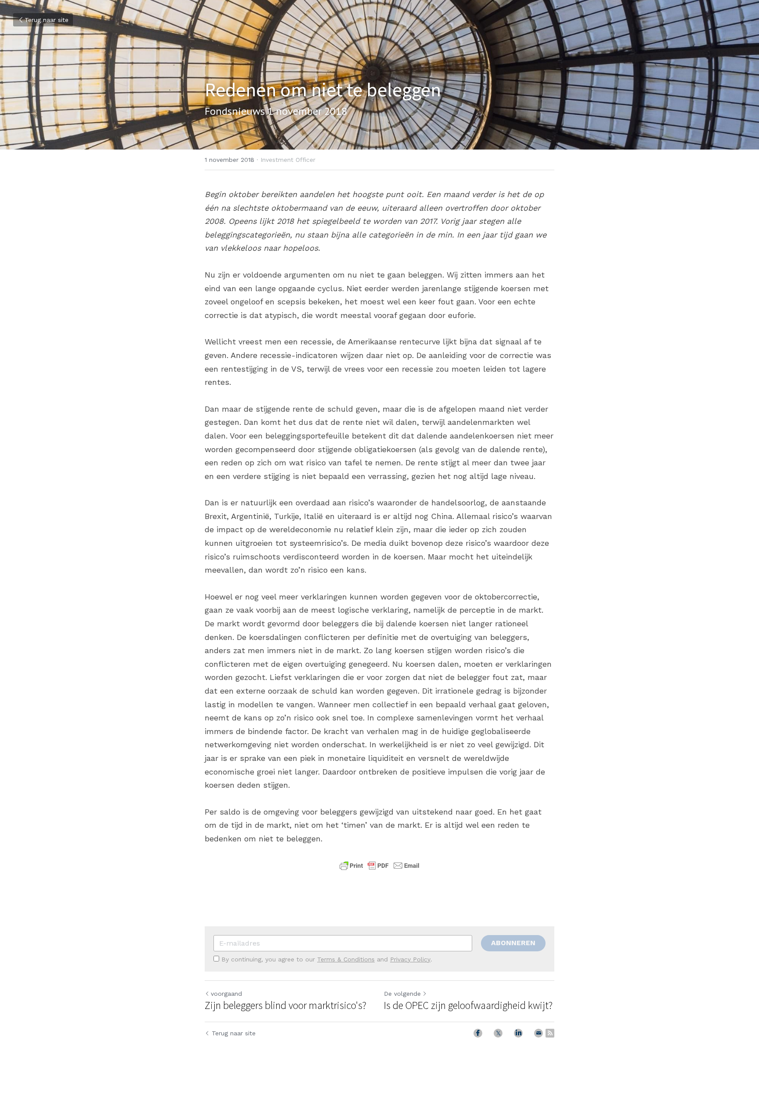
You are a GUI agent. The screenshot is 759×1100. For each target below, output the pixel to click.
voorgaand (226, 993)
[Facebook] (477, 1033)
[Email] (538, 1033)
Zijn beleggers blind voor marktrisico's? (285, 1005)
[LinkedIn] (518, 1033)
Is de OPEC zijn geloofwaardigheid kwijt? (468, 1005)
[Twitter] (498, 1033)
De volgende (402, 993)
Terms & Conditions (346, 959)
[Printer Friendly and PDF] (379, 869)
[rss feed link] (550, 1033)
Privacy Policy (410, 959)
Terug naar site (47, 19)
